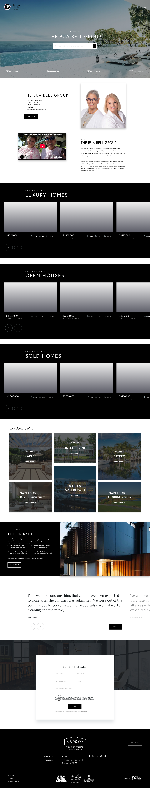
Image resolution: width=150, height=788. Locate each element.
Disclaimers (11, 778)
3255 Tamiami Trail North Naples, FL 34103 (34, 101)
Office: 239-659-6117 (33, 105)
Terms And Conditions (14, 781)
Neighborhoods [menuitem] (68, 7)
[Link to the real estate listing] (30, 217)
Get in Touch (134, 743)
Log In (135, 7)
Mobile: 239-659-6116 (33, 107)
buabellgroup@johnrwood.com (36, 109)
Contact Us (31, 116)
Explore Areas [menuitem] (82, 7)
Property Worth (135, 72)
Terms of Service (82, 711)
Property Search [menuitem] (54, 7)
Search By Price (94, 72)
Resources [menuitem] (95, 7)
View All (116, 627)
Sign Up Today (14, 564)
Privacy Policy (58, 700)
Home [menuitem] (43, 7)
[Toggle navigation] (145, 7)
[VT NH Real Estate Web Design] (136, 778)
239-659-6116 (140, 7)
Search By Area (12, 72)
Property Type (53, 72)
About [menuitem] (104, 7)
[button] (94, 46)
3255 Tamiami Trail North (72, 761)
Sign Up (129, 7)
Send (74, 706)
